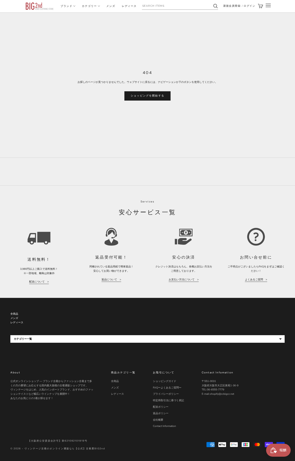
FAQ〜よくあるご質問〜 (167, 387)
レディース (129, 6)
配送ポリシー (160, 407)
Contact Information (164, 426)
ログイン (249, 6)
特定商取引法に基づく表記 (168, 400)
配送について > (39, 281)
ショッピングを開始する (147, 95)
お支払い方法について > (184, 279)
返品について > (111, 279)
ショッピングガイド (164, 381)
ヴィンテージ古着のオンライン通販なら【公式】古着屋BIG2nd (64, 448)
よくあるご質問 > (256, 279)
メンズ (110, 6)
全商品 (115, 381)
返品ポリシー (160, 413)
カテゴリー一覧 (23, 339)
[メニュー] (268, 6)
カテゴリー (89, 6)
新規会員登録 (232, 6)
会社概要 (158, 420)
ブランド (66, 6)
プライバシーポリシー (166, 394)
